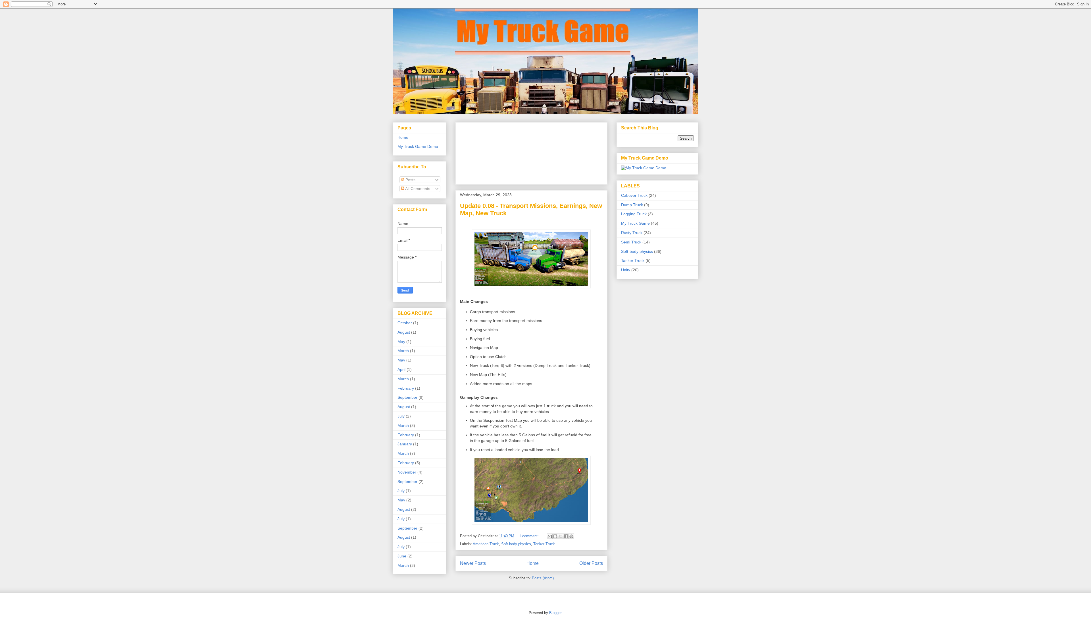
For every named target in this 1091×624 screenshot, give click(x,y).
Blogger (555, 613)
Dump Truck (632, 205)
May (401, 341)
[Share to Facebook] (566, 536)
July (401, 416)
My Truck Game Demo (417, 146)
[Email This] (550, 536)
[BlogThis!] (555, 536)
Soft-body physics (516, 544)
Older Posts (591, 563)
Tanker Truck (544, 544)
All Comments (417, 188)
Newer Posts (473, 563)
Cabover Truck (634, 195)
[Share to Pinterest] (571, 536)
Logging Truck (634, 214)
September (407, 397)
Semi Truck (631, 242)
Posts (409, 179)
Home (532, 563)
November (406, 472)
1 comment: (529, 536)
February (405, 388)
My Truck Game (635, 223)
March (403, 350)
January (404, 444)
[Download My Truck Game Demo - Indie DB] (643, 168)
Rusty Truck (631, 232)
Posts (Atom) (543, 578)
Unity (625, 270)
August (403, 332)
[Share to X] (560, 536)
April (401, 369)
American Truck (486, 544)
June (401, 556)
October (404, 323)
